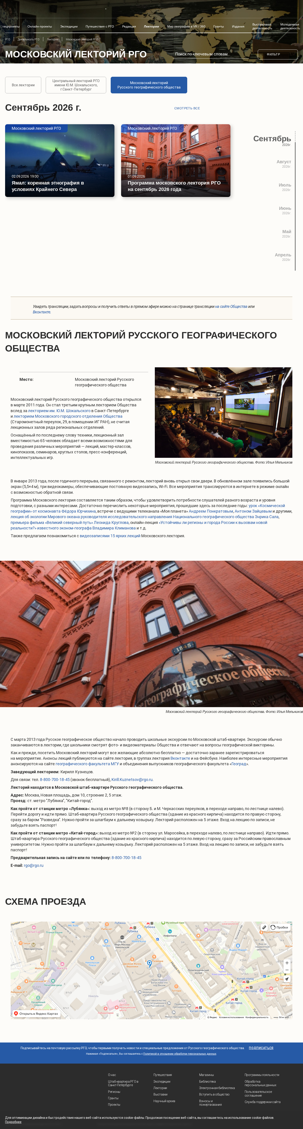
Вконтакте (180, 758)
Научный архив (164, 1101)
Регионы (114, 1092)
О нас (112, 1075)
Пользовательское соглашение (258, 1093)
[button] (295, 275)
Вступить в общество (214, 1094)
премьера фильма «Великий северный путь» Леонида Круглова (70, 522)
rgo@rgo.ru (33, 865)
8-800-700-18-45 (55, 779)
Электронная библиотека (217, 1088)
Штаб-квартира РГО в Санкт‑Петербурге (123, 1083)
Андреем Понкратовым (211, 511)
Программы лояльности (262, 1075)
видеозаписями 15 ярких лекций (110, 535)
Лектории (160, 1088)
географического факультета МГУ (87, 763)
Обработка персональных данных (260, 1083)
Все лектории (23, 85)
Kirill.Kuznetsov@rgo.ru (132, 779)
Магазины (206, 1075)
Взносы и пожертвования (210, 1103)
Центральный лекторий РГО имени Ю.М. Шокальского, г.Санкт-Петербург (76, 85)
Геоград (238, 763)
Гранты (113, 1098)
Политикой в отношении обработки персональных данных (179, 1053)
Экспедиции (161, 1081)
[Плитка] (227, 108)
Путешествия (162, 1075)
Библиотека (207, 1081)
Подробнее (13, 1122)
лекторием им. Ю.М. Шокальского (59, 410)
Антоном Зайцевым (253, 511)
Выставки (160, 1094)
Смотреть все (187, 108)
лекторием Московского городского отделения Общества (68, 416)
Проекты (114, 1104)
